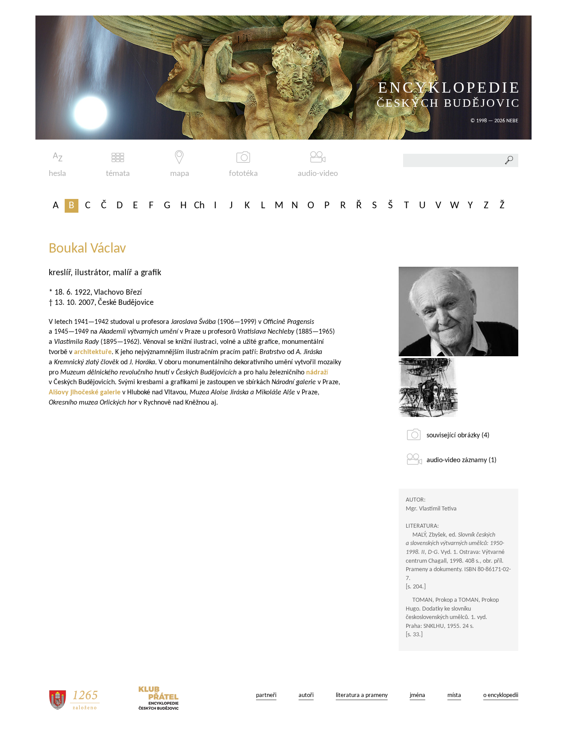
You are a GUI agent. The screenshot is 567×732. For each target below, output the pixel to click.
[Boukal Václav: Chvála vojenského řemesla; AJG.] (428, 387)
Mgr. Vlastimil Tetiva (431, 509)
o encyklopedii (500, 695)
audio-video (318, 174)
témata (118, 174)
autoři (306, 695)
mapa (179, 174)
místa (454, 695)
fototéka (243, 174)
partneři (266, 695)
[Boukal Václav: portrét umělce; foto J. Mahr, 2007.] (458, 311)
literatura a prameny (362, 695)
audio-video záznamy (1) (462, 460)
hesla (57, 174)
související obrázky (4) (458, 435)
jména (417, 695)
